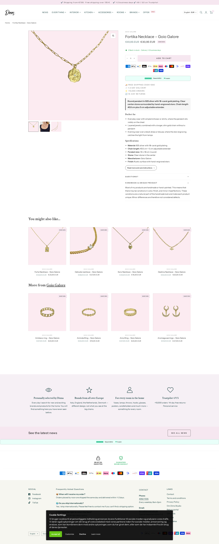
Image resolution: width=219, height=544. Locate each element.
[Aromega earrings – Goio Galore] (172, 312)
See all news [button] (179, 433)
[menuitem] (45, 12)
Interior (74, 12)
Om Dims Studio (174, 506)
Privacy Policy (173, 502)
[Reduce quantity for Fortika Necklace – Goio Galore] (127, 58)
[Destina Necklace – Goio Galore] (172, 246)
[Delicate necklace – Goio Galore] (89, 246)
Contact (170, 494)
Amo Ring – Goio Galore (130, 338)
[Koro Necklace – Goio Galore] (130, 246)
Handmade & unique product (141, 183)
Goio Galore (130, 32)
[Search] (201, 12)
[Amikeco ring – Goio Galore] (47, 312)
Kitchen (88, 12)
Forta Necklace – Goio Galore (47, 272)
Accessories (104, 12)
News (45, 12)
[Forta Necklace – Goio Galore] (47, 246)
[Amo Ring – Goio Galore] (130, 312)
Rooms (120, 12)
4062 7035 (144, 499)
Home (7, 23)
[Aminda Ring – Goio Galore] (89, 312)
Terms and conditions (176, 498)
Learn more (95, 534)
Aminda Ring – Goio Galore (89, 338)
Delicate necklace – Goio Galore (89, 272)
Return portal (173, 509)
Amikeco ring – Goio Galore (47, 338)
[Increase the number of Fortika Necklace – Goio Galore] (134, 58)
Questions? (131, 177)
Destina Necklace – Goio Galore (171, 272)
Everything (58, 12)
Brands (134, 12)
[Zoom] (113, 35)
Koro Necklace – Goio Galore (130, 272)
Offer (146, 12)
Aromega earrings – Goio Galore (172, 338)
